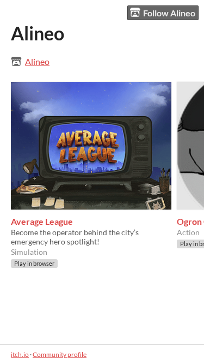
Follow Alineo (169, 13)
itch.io (20, 354)
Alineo (37, 61)
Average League (42, 221)
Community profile (59, 354)
